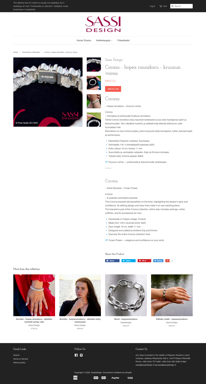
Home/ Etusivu (84, 40)
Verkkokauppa (103, 40)
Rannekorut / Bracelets (31, 52)
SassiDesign (96, 372)
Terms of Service (20, 358)
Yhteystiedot (123, 40)
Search (16, 355)
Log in (152, 6)
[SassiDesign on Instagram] (81, 355)
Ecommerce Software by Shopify (117, 372)
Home (15, 52)
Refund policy (19, 362)
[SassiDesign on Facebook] (76, 355)
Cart (165, 6)
